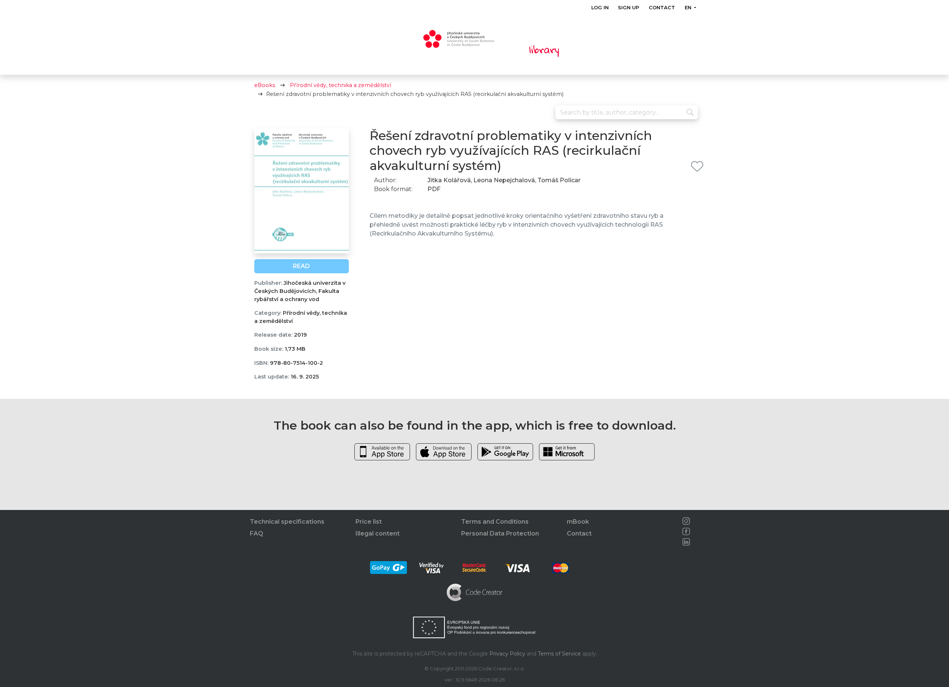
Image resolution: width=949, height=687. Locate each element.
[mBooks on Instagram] (686, 521)
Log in (600, 7)
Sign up (628, 7)
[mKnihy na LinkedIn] (686, 542)
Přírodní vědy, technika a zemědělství (340, 85)
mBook (578, 521)
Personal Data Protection (500, 533)
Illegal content (378, 533)
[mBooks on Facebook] (686, 531)
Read (301, 266)
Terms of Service (559, 653)
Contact (662, 7)
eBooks (264, 85)
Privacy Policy (507, 653)
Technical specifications (287, 521)
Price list (369, 521)
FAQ (256, 533)
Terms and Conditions (495, 521)
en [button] (688, 7)
